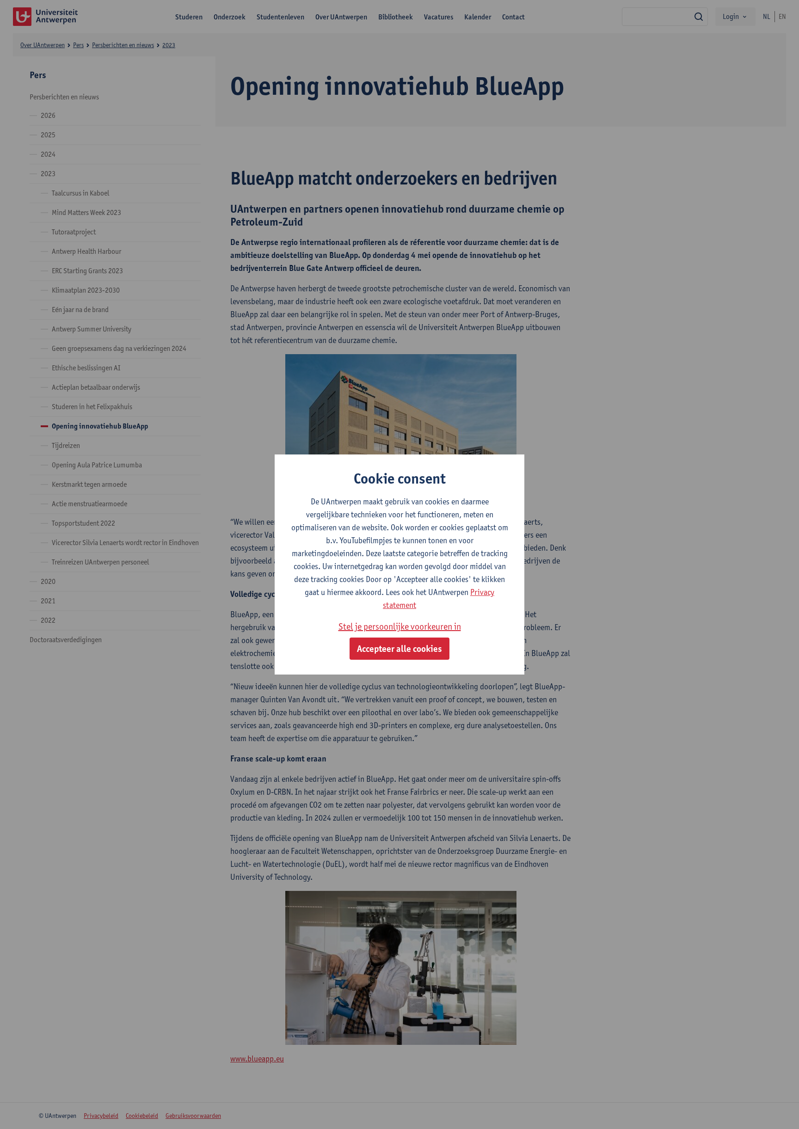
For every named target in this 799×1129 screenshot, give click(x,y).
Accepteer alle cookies (399, 648)
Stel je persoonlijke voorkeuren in (399, 626)
